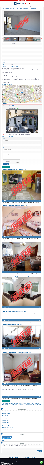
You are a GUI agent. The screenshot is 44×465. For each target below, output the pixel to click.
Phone (4, 143)
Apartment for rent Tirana (6, 411)
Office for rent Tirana (5, 420)
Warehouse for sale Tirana (6, 425)
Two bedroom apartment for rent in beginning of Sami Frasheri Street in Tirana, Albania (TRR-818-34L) (19, 276)
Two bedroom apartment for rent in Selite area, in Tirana (12, 387)
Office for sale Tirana (5, 422)
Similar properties (6, 167)
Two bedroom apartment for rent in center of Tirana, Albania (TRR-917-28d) (15, 205)
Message (4, 152)
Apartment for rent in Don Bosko (7, 403)
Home (8, 456)
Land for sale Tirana (5, 418)
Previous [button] (2, 39)
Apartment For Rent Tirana (15, 456)
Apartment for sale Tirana (6, 413)
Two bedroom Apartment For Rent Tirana (29, 456)
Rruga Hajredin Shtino (14, 66)
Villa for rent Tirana (5, 415)
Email (3, 147)
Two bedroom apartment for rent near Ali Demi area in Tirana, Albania (14, 311)
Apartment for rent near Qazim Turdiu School (23, 403)
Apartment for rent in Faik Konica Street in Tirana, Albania (12, 324)
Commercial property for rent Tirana (7, 427)
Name (4, 138)
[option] (7, 39)
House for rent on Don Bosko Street (17, 404)
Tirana (15, 403)
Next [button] (41, 39)
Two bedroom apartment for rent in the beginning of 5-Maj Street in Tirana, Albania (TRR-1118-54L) (19, 240)
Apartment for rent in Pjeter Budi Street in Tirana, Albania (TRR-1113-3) (14, 169)
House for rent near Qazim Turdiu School (30, 404)
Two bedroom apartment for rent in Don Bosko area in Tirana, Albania (22, 457)
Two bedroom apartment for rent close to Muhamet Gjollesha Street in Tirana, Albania (17, 352)
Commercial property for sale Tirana (7, 429)
